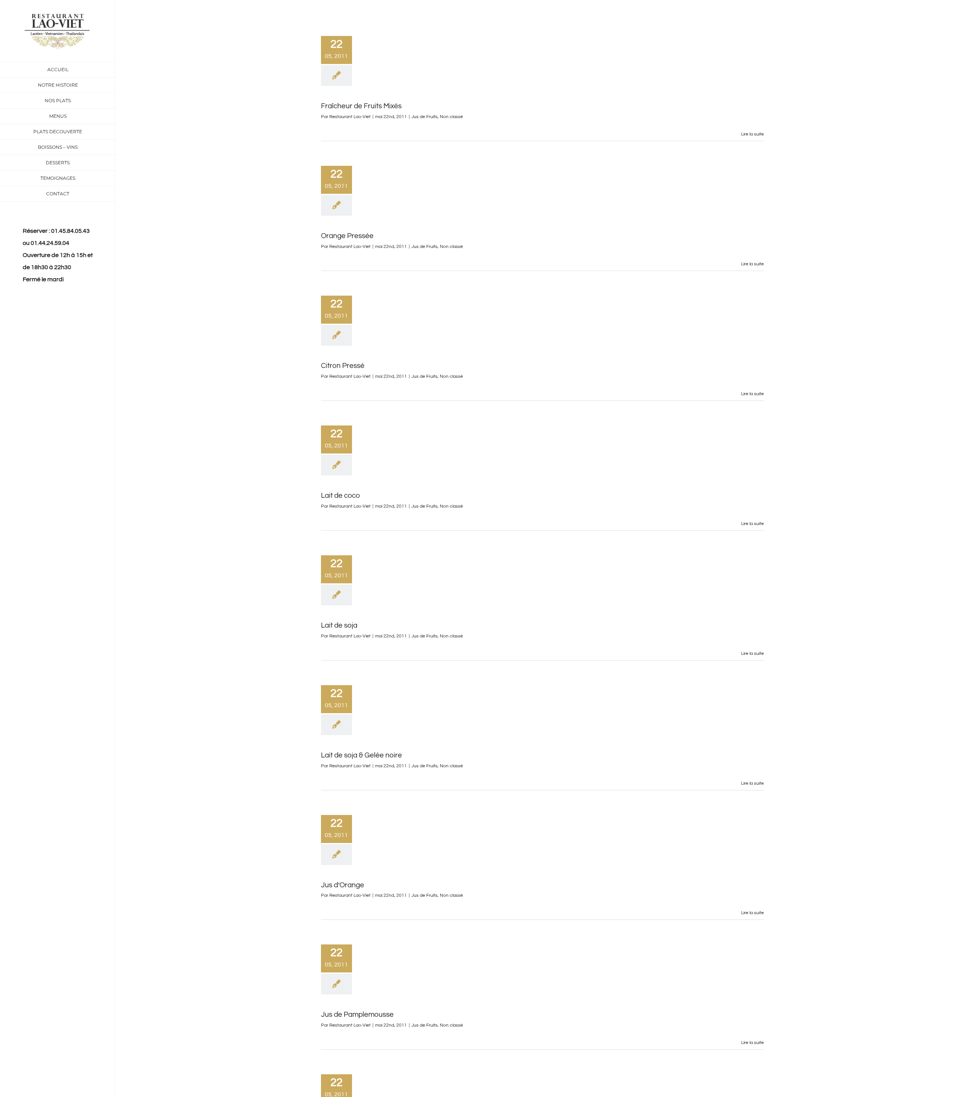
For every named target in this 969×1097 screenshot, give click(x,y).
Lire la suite (752, 134)
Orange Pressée (347, 236)
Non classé (451, 116)
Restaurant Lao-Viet (350, 116)
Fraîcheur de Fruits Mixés (361, 106)
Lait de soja (339, 625)
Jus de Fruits (424, 116)
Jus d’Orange (342, 885)
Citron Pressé (343, 365)
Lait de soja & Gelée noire (361, 755)
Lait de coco (340, 495)
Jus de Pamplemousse (357, 1014)
